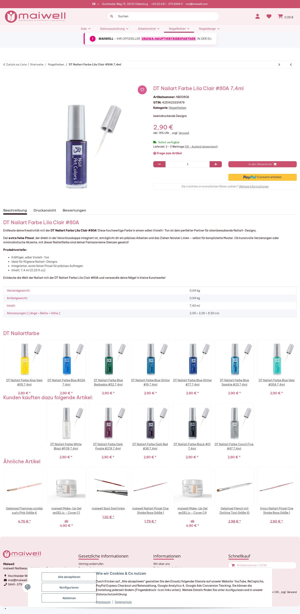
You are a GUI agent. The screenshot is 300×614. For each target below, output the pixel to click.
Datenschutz (123, 602)
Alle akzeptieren (69, 577)
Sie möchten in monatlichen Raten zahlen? (225, 186)
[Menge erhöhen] (216, 164)
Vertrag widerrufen (90, 564)
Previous (2, 367)
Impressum (103, 602)
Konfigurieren (69, 587)
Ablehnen (69, 598)
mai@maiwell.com (197, 4)
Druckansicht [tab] (44, 210)
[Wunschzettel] (269, 16)
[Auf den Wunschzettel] (142, 89)
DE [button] (94, 4)
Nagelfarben (177, 108)
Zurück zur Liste (16, 64)
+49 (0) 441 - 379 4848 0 (167, 4)
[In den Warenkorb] (8, 77)
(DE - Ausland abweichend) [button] (201, 146)
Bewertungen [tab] (74, 210)
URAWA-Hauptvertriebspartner (169, 38)
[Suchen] (111, 16)
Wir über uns (161, 564)
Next (298, 367)
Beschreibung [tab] (15, 210)
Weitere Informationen (254, 186)
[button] (257, 16)
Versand (184, 132)
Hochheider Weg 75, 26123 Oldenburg (125, 4)
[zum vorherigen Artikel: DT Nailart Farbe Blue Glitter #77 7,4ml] (291, 65)
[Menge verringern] (159, 164)
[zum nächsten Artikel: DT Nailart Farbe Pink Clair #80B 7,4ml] (279, 65)
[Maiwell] (35, 16)
